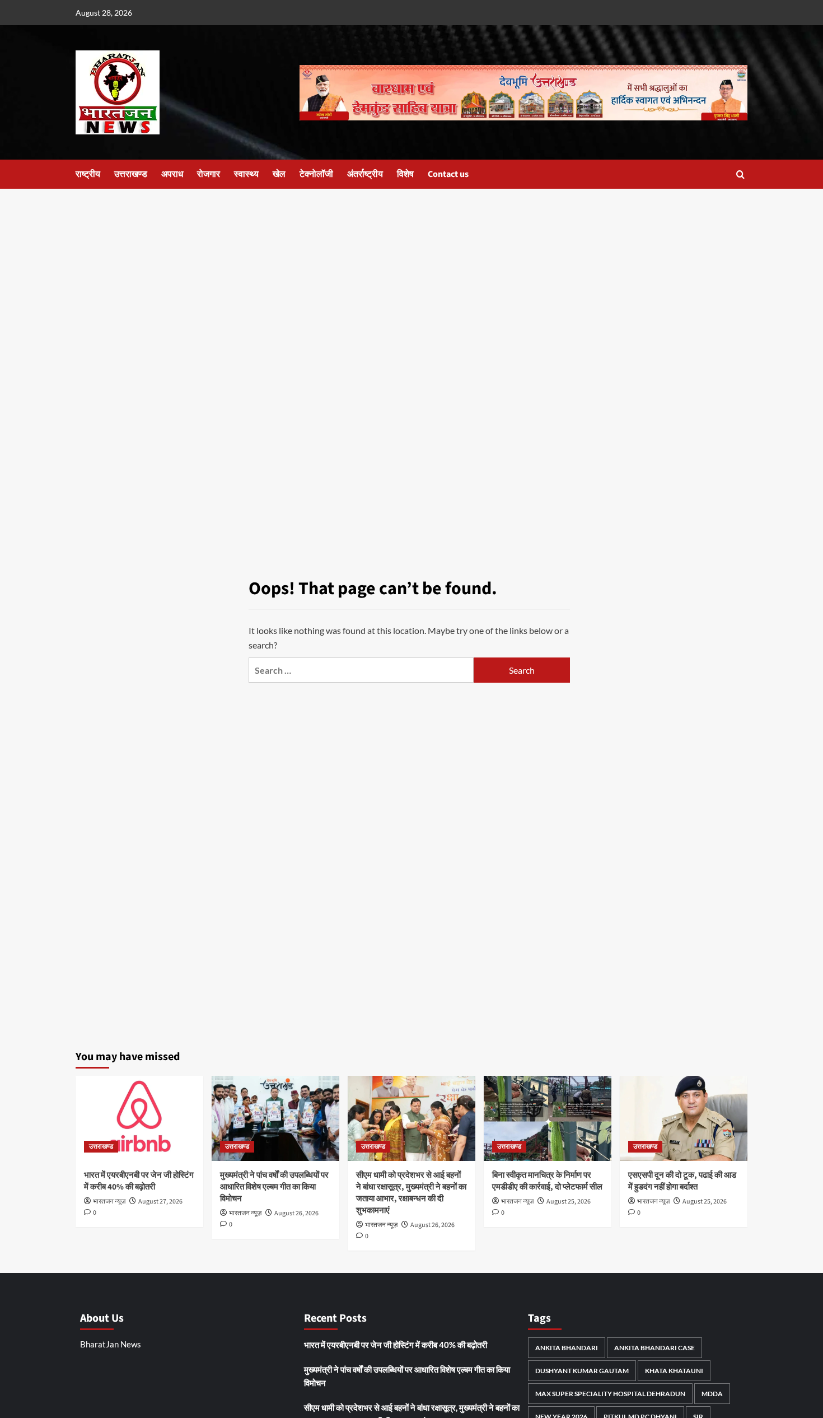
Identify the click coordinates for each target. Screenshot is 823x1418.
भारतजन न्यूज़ (109, 1201)
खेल (279, 174)
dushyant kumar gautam (582, 1370)
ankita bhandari (566, 1348)
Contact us (448, 174)
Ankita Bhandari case (654, 1348)
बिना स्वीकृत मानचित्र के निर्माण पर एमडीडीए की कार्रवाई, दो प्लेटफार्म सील (547, 1181)
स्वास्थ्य (246, 174)
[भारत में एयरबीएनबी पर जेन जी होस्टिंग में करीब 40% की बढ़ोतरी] (139, 1118)
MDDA (712, 1393)
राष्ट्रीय (88, 174)
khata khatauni (674, 1370)
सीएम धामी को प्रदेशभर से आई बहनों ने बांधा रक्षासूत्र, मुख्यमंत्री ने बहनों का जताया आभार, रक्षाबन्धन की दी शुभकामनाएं (411, 1192)
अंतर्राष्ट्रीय (365, 174)
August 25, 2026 (568, 1201)
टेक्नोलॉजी (316, 174)
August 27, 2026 (160, 1201)
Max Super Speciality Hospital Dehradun (610, 1393)
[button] (740, 174)
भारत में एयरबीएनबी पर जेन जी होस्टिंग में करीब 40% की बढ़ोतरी (139, 1181)
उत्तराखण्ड (130, 174)
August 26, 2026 (296, 1213)
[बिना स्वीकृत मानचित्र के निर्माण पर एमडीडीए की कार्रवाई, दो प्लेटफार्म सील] (547, 1118)
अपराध (172, 174)
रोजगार (208, 174)
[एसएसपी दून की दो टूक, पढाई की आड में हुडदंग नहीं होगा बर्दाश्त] (683, 1118)
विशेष (405, 174)
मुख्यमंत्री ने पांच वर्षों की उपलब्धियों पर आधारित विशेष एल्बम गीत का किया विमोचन (274, 1187)
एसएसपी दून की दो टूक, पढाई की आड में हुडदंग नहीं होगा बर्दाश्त (682, 1181)
